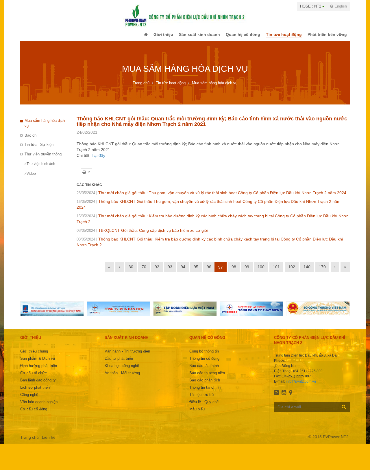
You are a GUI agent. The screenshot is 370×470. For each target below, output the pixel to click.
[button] (134, 36)
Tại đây (98, 159)
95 (196, 271)
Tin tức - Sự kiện (39, 148)
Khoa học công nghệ (122, 370)
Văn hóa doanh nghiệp (39, 406)
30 (131, 271)
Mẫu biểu (197, 413)
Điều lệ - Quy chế (204, 406)
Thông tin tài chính (205, 391)
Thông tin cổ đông (204, 362)
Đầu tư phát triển (119, 362)
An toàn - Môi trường (122, 377)
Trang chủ (29, 441)
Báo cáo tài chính (204, 370)
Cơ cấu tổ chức (33, 377)
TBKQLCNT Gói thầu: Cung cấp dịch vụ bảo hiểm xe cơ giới (142, 234)
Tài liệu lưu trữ (201, 398)
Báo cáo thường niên (207, 377)
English (340, 6)
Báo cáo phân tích (204, 384)
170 (322, 271)
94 (183, 271)
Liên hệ (49, 441)
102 (291, 271)
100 (261, 271)
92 (157, 271)
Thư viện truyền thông (43, 158)
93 (170, 271)
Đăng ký (344, 410)
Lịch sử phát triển (35, 391)
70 (144, 271)
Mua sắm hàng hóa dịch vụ (45, 127)
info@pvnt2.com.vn (301, 385)
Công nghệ (29, 398)
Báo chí (31, 139)
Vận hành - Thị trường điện (127, 355)
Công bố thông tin (204, 355)
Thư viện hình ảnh (40, 168)
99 (247, 271)
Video (31, 178)
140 (307, 271)
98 (234, 271)
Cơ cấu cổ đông (33, 413)
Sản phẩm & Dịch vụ (37, 362)
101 (276, 271)
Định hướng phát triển (38, 370)
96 (209, 271)
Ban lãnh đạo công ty (38, 384)
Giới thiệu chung (34, 355)
